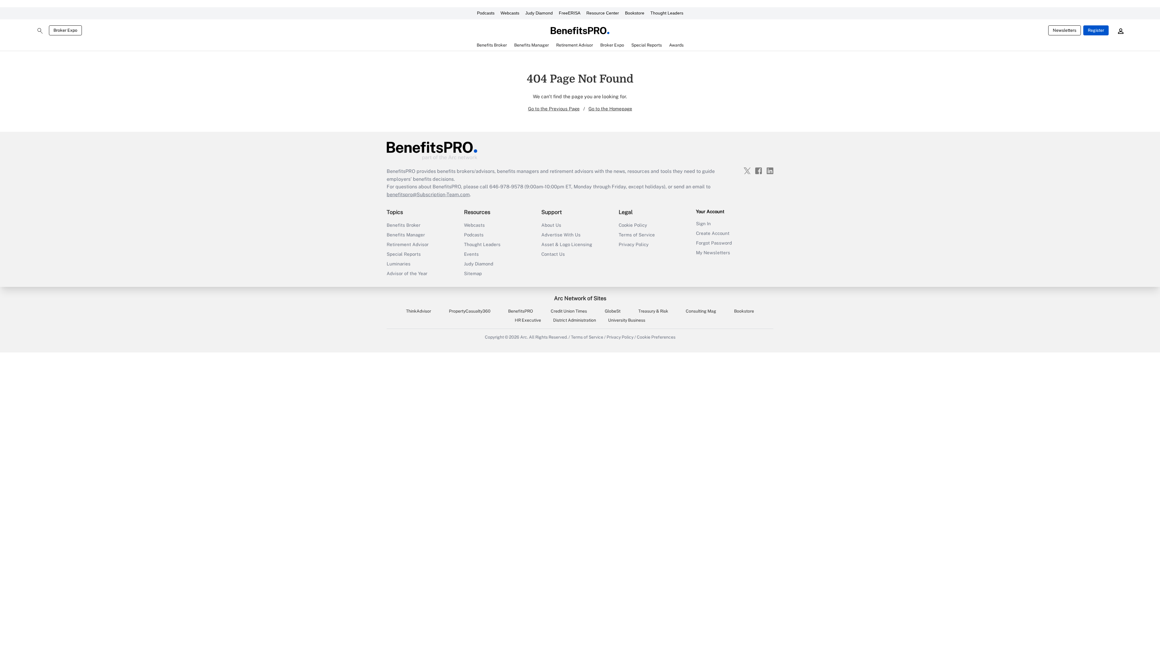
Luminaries (399, 263)
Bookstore (634, 13)
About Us (551, 225)
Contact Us (553, 254)
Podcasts (486, 13)
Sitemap (473, 273)
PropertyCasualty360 (470, 311)
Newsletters (1064, 30)
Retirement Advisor (408, 244)
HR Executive (528, 320)
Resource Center (602, 13)
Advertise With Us (561, 234)
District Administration (574, 320)
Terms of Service (637, 234)
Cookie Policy (633, 225)
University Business (626, 320)
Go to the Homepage (610, 108)
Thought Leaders (666, 13)
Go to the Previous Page (554, 108)
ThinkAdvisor (418, 311)
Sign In (703, 223)
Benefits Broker (403, 225)
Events (471, 254)
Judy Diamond (539, 13)
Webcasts (510, 13)
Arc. (524, 337)
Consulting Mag (701, 311)
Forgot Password (714, 242)
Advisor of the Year (407, 273)
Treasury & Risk (653, 311)
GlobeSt (612, 311)
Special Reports (404, 254)
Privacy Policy (634, 244)
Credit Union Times (569, 311)
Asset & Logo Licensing (566, 244)
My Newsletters (713, 252)
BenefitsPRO (520, 311)
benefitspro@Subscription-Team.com (428, 194)
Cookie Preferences (656, 337)
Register (1096, 30)
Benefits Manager (406, 234)
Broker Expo (65, 30)
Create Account (713, 233)
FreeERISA (569, 13)
